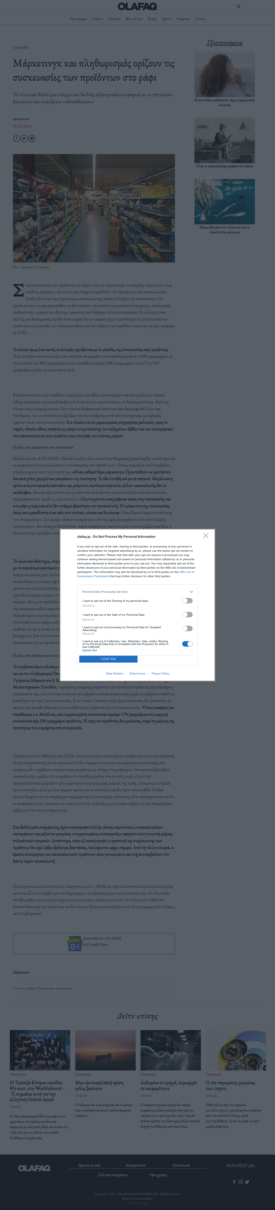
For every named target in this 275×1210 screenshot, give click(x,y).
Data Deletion (114, 673)
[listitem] (137, 592)
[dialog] (137, 605)
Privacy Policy (160, 673)
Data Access (137, 673)
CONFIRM (108, 659)
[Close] (207, 537)
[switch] (187, 600)
